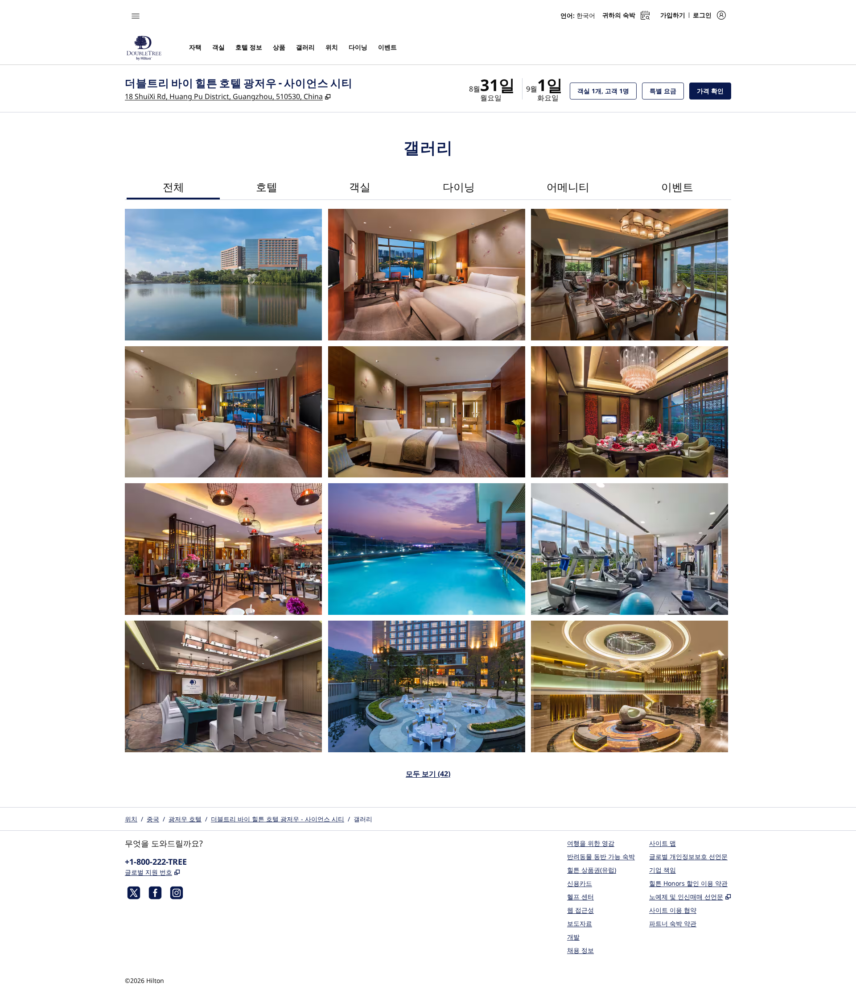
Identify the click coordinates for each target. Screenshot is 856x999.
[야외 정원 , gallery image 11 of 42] (426, 686)
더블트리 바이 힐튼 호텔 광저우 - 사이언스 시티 (277, 819)
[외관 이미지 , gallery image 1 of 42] (223, 274)
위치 (131, 819)
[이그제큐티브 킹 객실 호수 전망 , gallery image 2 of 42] (426, 274)
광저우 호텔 (185, 819)
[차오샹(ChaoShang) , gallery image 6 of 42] (629, 412)
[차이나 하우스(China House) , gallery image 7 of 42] (223, 549)
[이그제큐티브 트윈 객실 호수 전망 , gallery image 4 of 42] (223, 412)
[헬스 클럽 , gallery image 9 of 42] (629, 549)
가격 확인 (714, 90)
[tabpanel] (428, 499)
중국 (153, 819)
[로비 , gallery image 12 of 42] (629, 686)
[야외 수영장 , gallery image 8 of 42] (426, 549)
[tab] (173, 187)
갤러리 (363, 819)
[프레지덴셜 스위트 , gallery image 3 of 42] (629, 274)
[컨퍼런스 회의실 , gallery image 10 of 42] (223, 686)
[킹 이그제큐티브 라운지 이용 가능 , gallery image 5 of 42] (426, 412)
